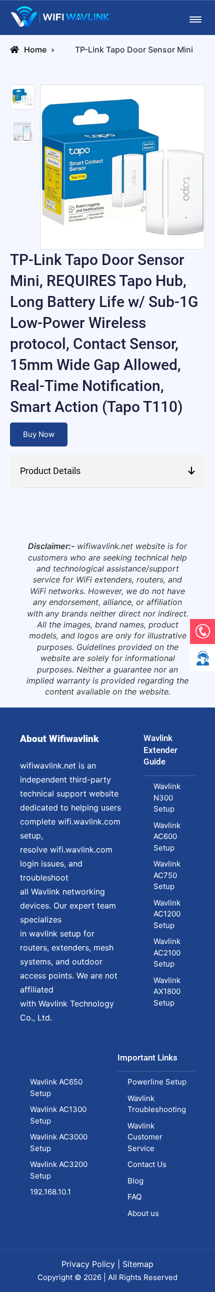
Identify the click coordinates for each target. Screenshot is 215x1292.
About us (143, 1213)
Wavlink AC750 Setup (167, 875)
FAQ (135, 1197)
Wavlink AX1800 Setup (167, 992)
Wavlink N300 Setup (167, 798)
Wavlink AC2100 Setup (167, 952)
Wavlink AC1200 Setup (167, 914)
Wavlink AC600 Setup (167, 836)
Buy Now (38, 434)
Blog (136, 1181)
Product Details (50, 471)
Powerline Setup (157, 1081)
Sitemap (138, 1264)
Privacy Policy (88, 1264)
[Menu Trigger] (195, 19)
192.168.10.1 (50, 1191)
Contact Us (147, 1164)
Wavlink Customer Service (145, 1137)
